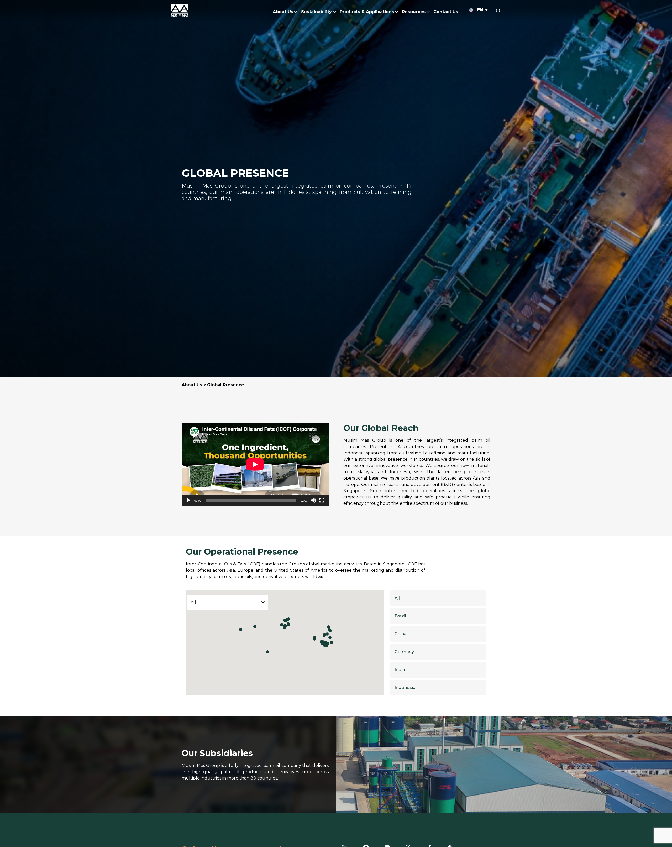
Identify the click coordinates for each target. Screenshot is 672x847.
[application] (255, 464)
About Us (192, 384)
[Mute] (313, 500)
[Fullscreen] (321, 500)
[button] (267, 651)
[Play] (188, 500)
